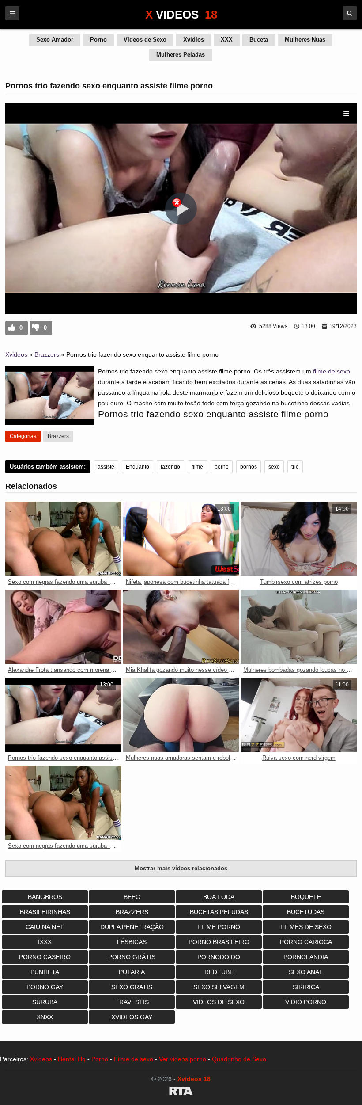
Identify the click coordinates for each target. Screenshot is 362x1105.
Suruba (44, 1002)
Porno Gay (44, 987)
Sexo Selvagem (219, 987)
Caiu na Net (45, 926)
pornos (248, 467)
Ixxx (45, 941)
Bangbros (45, 896)
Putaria (132, 971)
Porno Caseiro (45, 956)
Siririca (306, 987)
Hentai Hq (72, 1059)
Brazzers (46, 354)
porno (222, 467)
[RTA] (181, 1092)
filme (197, 467)
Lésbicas (132, 941)
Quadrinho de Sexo (239, 1059)
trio (295, 467)
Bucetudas (305, 911)
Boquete (306, 896)
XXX (227, 39)
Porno (98, 39)
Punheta (44, 971)
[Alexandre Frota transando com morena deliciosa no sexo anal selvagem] (63, 627)
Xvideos (16, 354)
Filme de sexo (133, 1059)
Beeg (132, 896)
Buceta (258, 39)
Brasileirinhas (45, 911)
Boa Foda (218, 896)
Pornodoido (218, 956)
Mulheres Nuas (305, 39)
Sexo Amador (54, 39)
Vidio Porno (305, 1002)
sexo (274, 467)
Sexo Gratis (131, 987)
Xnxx (45, 1017)
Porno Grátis (131, 956)
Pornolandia (305, 956)
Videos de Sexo (145, 39)
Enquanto (137, 467)
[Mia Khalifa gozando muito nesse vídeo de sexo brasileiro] (181, 627)
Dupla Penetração (132, 926)
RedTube (219, 971)
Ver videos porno (182, 1059)
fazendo (170, 467)
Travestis (132, 1002)
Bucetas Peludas (219, 911)
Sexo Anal (306, 971)
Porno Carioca (306, 941)
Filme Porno (218, 926)
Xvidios (193, 39)
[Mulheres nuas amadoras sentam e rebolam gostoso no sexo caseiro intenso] (181, 715)
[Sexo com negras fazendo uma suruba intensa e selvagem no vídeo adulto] (63, 539)
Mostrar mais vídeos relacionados (181, 868)
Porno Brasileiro (219, 941)
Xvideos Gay (131, 1017)
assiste (106, 467)
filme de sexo (331, 371)
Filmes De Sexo (306, 926)
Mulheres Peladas (180, 54)
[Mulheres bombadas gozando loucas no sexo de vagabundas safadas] (299, 627)
